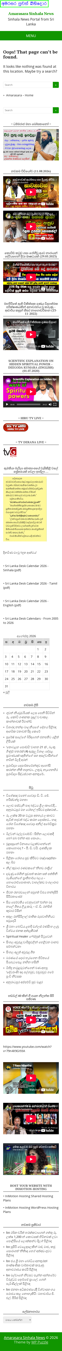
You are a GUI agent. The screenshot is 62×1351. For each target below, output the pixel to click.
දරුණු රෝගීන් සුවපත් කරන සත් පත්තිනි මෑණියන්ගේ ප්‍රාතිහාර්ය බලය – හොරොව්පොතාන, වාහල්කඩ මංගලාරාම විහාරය (32, 880)
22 (38, 671)
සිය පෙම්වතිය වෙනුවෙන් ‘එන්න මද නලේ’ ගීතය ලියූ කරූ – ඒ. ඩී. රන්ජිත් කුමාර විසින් (29, 906)
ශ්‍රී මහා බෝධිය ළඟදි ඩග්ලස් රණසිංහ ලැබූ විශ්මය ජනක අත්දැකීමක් (32, 928)
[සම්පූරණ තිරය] (54, 404)
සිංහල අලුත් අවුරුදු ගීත (20, 952)
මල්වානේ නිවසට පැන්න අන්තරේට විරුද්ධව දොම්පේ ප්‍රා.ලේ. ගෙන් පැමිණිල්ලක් (31, 1279)
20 (26, 671)
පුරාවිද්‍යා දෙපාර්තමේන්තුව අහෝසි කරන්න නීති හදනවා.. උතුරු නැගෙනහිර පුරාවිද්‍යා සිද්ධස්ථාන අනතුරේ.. (32, 769)
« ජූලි (6, 692)
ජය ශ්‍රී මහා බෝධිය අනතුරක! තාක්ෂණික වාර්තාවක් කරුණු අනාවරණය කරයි (26, 1265)
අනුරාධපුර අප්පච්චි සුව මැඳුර (24, 982)
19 (19, 671)
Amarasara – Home (19, 95)
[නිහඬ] (50, 404)
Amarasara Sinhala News (31, 13)
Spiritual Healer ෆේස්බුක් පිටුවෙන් (29, 936)
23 (46, 671)
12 (19, 664)
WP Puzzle (39, 1342)
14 (32, 664)
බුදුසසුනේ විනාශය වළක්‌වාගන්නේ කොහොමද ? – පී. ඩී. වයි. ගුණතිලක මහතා (29, 848)
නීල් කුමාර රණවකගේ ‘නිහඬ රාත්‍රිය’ (29, 868)
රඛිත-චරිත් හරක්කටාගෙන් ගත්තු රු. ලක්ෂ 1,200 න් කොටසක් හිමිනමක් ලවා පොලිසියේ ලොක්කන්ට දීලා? (31, 1236)
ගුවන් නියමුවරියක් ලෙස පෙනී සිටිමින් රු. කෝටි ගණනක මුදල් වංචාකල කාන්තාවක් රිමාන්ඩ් (30, 717)
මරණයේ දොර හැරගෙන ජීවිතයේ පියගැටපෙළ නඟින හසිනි (27, 960)
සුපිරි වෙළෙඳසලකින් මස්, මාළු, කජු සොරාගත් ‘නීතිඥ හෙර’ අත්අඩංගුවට (30, 1249)
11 (13, 664)
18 (13, 671)
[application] (31, 391)
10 (6, 664)
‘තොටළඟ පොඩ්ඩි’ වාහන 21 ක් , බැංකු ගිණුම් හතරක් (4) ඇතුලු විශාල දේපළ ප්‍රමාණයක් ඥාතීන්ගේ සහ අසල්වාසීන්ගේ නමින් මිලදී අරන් (32, 753)
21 (32, 671)
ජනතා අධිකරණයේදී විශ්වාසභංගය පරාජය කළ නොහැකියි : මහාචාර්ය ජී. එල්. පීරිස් (30, 1293)
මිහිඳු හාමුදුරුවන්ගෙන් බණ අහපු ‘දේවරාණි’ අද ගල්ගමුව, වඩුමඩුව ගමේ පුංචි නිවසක (30, 972)
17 (6, 671)
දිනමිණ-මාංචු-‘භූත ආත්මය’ (20, 553)
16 (46, 664)
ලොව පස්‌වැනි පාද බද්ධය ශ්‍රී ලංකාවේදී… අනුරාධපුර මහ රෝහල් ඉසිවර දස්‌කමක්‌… (32, 807)
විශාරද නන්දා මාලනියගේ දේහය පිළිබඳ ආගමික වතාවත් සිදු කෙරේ (31, 729)
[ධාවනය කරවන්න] (7, 404)
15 (38, 664)
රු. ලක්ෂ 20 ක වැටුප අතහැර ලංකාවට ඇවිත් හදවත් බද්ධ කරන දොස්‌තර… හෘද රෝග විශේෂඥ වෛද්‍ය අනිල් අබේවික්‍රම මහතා (31, 821)
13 (26, 664)
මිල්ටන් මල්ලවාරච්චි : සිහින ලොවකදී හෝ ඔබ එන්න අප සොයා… (30, 836)
